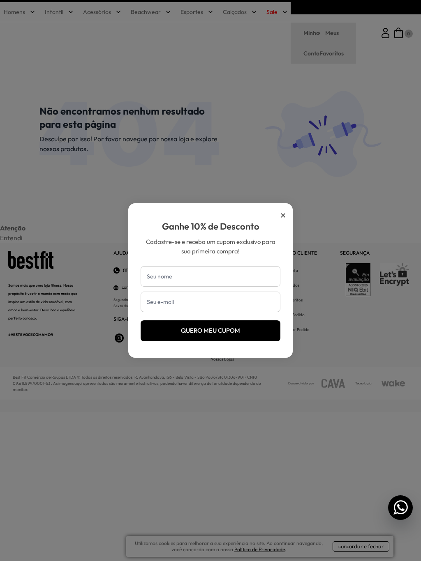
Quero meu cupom (210, 330)
